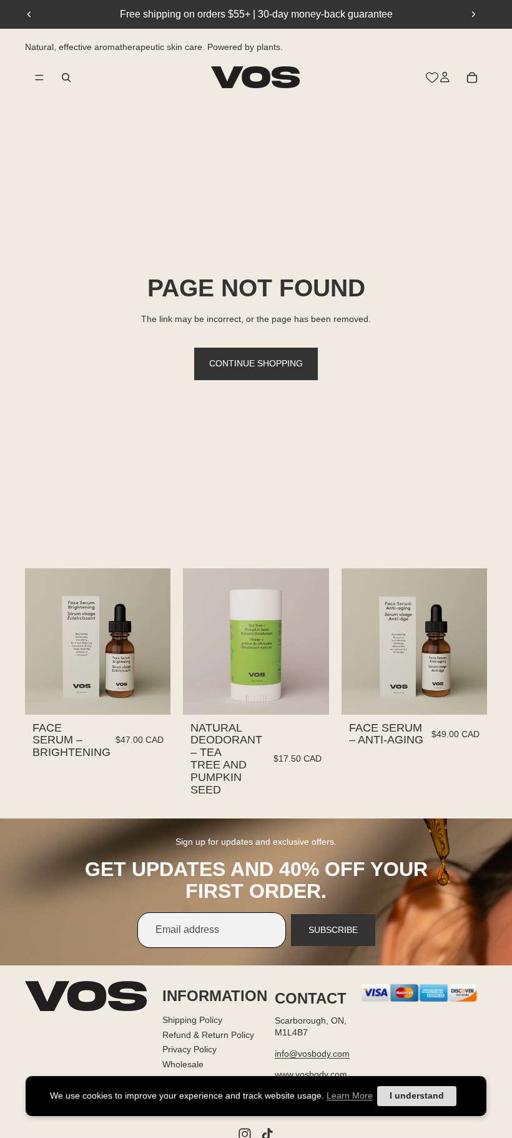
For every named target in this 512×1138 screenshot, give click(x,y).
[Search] (66, 77)
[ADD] (151, 695)
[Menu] (39, 77)
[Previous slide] (29, 14)
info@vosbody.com (312, 1054)
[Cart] (472, 77)
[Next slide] (473, 14)
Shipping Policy (192, 1020)
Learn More (350, 1095)
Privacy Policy (189, 1049)
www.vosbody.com (311, 1074)
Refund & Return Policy (208, 1034)
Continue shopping (256, 363)
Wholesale (183, 1064)
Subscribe (333, 930)
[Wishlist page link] (432, 77)
